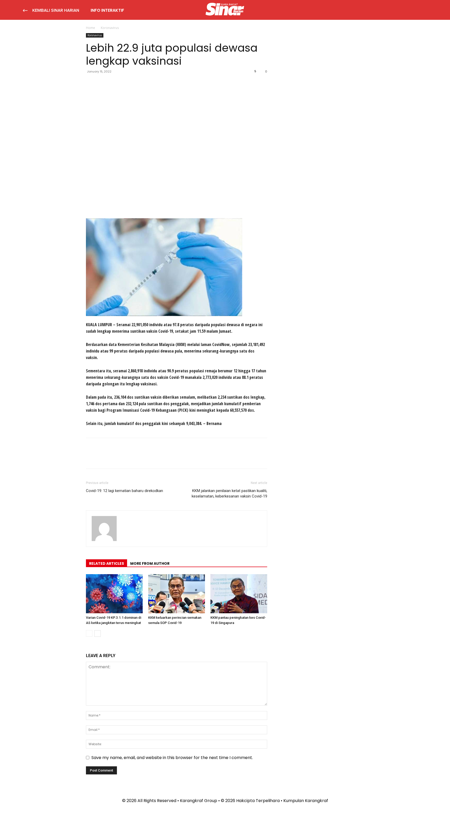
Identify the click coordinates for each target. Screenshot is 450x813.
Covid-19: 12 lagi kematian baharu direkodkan (124, 490)
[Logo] (225, 10)
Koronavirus (95, 35)
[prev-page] (89, 633)
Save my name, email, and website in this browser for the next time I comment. (172, 758)
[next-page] (97, 633)
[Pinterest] (115, 83)
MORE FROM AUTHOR (150, 563)
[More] (139, 83)
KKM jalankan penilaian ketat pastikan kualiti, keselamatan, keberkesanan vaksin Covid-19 (229, 493)
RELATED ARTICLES (106, 563)
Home (90, 28)
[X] (103, 83)
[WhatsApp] (127, 83)
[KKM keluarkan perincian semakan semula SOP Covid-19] (176, 593)
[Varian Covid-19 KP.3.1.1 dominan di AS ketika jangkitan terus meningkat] (114, 593)
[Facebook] (91, 83)
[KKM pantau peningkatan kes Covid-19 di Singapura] (238, 593)
